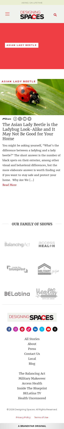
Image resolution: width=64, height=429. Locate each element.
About (32, 344)
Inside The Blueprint (32, 388)
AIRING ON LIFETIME (32, 2)
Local (32, 359)
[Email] (25, 119)
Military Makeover (32, 378)
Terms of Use (41, 417)
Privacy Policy (23, 417)
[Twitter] (20, 119)
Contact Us (32, 354)
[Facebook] (15, 119)
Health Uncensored (32, 398)
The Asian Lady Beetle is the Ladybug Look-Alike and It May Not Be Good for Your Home (30, 131)
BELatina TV (32, 393)
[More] (29, 119)
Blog (32, 364)
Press (32, 349)
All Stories (32, 339)
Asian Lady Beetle (19, 81)
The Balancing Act (32, 373)
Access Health (32, 383)
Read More (9, 185)
